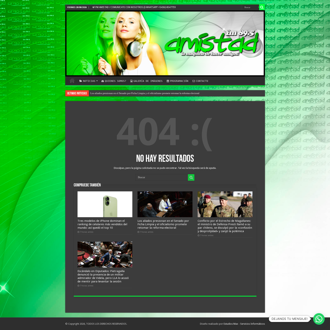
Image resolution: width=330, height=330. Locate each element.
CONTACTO (202, 81)
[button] (319, 319)
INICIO (72, 80)
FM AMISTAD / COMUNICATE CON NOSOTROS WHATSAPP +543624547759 (135, 7)
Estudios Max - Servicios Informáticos (244, 323)
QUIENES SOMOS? (115, 81)
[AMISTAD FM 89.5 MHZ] (165, 43)
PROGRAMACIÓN (179, 81)
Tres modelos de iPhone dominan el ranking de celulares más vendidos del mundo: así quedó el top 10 (102, 224)
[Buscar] (262, 7)
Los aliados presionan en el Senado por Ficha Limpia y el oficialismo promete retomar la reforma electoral (163, 224)
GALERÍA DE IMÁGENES (148, 81)
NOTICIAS (89, 81)
